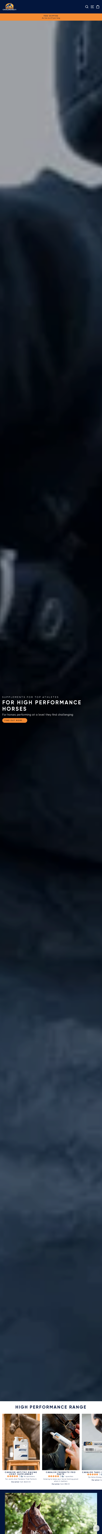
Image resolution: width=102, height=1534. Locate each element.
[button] (12, 1476)
